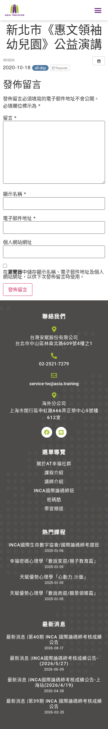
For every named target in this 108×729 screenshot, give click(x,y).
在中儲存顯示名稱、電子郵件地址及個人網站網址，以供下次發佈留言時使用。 (53, 274)
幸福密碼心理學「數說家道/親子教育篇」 (54, 561)
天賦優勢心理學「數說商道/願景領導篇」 (54, 593)
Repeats (62, 67)
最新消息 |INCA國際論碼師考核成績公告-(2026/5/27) (54, 661)
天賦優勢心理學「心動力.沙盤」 (54, 577)
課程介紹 (54, 472)
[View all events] (98, 60)
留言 (9, 117)
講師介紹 (54, 481)
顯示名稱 (14, 194)
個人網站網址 (17, 242)
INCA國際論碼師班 (54, 490)
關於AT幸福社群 (54, 463)
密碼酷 (54, 499)
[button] (98, 10)
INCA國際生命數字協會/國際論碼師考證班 (54, 545)
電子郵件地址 (19, 218)
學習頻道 (54, 508)
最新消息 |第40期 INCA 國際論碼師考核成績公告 (54, 639)
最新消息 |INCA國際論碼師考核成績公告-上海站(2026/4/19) (54, 682)
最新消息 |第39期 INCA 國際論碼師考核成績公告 (54, 703)
